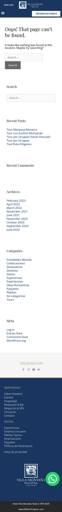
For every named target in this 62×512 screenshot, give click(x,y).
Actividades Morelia (19, 260)
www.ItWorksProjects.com (31, 509)
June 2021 (13, 215)
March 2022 (14, 208)
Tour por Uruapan (18, 140)
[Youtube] (33, 369)
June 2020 (13, 229)
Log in (10, 330)
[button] (2, 13)
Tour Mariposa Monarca (22, 129)
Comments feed (17, 337)
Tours (10, 299)
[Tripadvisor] (39, 369)
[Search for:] (24, 57)
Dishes (11, 274)
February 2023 (16, 200)
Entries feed (14, 333)
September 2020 (17, 226)
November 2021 (17, 211)
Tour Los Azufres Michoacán (25, 133)
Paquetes (13, 289)
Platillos (11, 292)
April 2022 (13, 204)
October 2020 (15, 222)
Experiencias (15, 281)
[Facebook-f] (23, 369)
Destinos (12, 270)
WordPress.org (16, 340)
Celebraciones (16, 263)
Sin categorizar (16, 296)
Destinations (15, 267)
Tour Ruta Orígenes (19, 144)
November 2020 (17, 219)
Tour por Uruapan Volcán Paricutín (28, 137)
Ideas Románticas (18, 285)
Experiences (14, 278)
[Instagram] (28, 369)
